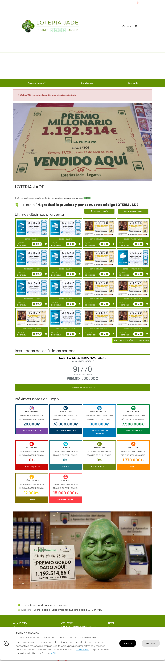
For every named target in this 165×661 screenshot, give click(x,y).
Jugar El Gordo (65, 499)
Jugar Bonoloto (99, 466)
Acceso (128, 26)
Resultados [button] (87, 83)
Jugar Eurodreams (31, 430)
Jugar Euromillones (66, 430)
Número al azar (134, 211)
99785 (87, 198)
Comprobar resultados (82, 387)
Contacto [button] (133, 83)
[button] (23, 145)
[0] (137, 26)
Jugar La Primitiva (133, 430)
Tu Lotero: (28, 204)
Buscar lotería (100, 211)
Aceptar (127, 643)
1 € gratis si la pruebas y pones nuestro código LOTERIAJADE (87, 204)
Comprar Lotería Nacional (99, 432)
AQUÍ (53, 653)
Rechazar (151, 643)
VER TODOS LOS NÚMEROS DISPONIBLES (131, 340)
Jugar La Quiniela (31, 466)
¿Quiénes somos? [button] (36, 83)
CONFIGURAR (82, 649)
